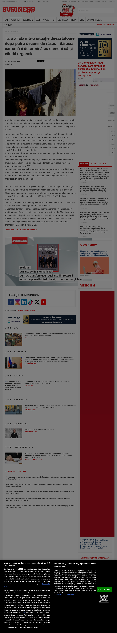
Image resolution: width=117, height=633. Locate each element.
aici (24, 612)
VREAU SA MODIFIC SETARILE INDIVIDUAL (103, 599)
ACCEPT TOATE (104, 589)
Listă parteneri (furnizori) (64, 594)
